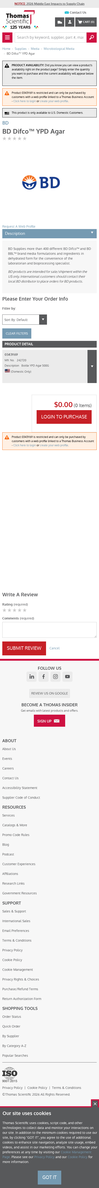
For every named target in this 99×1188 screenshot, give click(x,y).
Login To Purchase (64, 417)
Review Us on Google (49, 693)
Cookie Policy (12, 960)
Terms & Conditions (17, 940)
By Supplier (10, 1036)
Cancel (55, 648)
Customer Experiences (18, 864)
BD (5, 123)
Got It (49, 1177)
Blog (5, 844)
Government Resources (19, 893)
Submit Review (24, 648)
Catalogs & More (14, 825)
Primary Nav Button (7, 37)
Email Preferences (15, 930)
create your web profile (54, 101)
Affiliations (10, 873)
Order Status (11, 1016)
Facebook (43, 677)
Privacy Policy (12, 950)
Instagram (55, 677)
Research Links (13, 883)
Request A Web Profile (18, 226)
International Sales (16, 921)
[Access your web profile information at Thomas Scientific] (69, 22)
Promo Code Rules (15, 835)
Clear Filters (17, 333)
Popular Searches (15, 1055)
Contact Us (78, 12)
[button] (92, 366)
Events (7, 758)
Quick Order (11, 1026)
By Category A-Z (14, 1045)
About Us (9, 749)
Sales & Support (14, 911)
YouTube (67, 677)
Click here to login (24, 101)
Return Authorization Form (21, 998)
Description (15, 233)
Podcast (8, 854)
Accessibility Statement (19, 788)
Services (8, 815)
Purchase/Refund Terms (20, 989)
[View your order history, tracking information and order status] (59, 22)
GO (92, 37)
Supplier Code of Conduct (21, 797)
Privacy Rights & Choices (20, 979)
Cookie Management (17, 969)
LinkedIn (31, 677)
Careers (8, 768)
